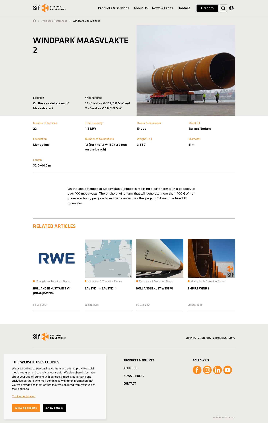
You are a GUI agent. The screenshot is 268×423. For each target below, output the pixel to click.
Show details (54, 407)
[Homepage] (34, 20)
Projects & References (54, 21)
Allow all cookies (26, 407)
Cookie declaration (23, 396)
